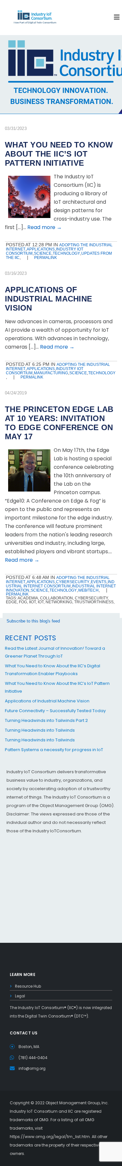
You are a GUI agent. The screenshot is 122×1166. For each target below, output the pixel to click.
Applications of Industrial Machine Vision (47, 701)
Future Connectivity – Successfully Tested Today (55, 711)
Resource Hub (28, 986)
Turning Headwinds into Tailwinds (40, 730)
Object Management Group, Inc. (77, 1103)
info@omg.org (32, 1068)
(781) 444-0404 (33, 1057)
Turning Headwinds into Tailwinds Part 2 (46, 720)
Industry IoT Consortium (61, 583)
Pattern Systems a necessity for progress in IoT (54, 750)
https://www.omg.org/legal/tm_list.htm (50, 1136)
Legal (20, 996)
